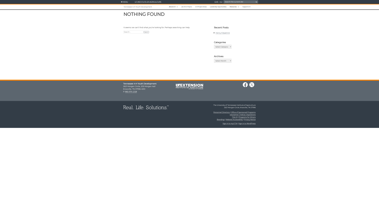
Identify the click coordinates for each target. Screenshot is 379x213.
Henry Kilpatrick (223, 33)
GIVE (216, 2)
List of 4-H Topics (186, 6)
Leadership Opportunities (218, 6)
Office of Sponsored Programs (243, 112)
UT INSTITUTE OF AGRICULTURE (148, 2)
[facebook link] (245, 84)
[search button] (256, 1)
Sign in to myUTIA (230, 123)
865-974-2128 (131, 92)
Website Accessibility (234, 120)
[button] (124, 2)
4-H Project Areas (201, 6)
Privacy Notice (250, 120)
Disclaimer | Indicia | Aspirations (243, 115)
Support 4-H (246, 6)
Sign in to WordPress (247, 123)
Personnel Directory (221, 112)
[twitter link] (251, 84)
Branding (220, 120)
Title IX (234, 117)
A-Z (221, 2)
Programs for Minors (247, 117)
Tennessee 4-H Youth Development (138, 7)
